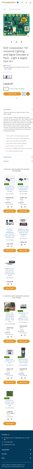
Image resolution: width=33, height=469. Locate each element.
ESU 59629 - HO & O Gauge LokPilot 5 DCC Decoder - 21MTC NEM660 (23, 188)
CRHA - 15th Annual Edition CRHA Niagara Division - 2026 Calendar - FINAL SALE (9, 317)
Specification (7, 157)
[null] (11, 42)
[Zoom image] (28, 36)
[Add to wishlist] (11, 207)
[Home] (8, 2)
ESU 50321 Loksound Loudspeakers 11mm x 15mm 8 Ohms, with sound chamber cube (10, 233)
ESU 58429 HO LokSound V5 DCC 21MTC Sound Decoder (10, 188)
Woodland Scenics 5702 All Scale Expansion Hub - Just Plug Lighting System (10, 272)
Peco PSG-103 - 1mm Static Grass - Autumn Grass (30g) (9, 403)
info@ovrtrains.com (9, 444)
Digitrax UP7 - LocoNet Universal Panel (10, 360)
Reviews (6, 161)
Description (7, 109)
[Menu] (30, 2)
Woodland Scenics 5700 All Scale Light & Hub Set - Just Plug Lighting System (23, 232)
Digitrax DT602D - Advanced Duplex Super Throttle (23, 360)
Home (4, 9)
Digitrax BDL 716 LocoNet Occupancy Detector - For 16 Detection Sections (23, 316)
